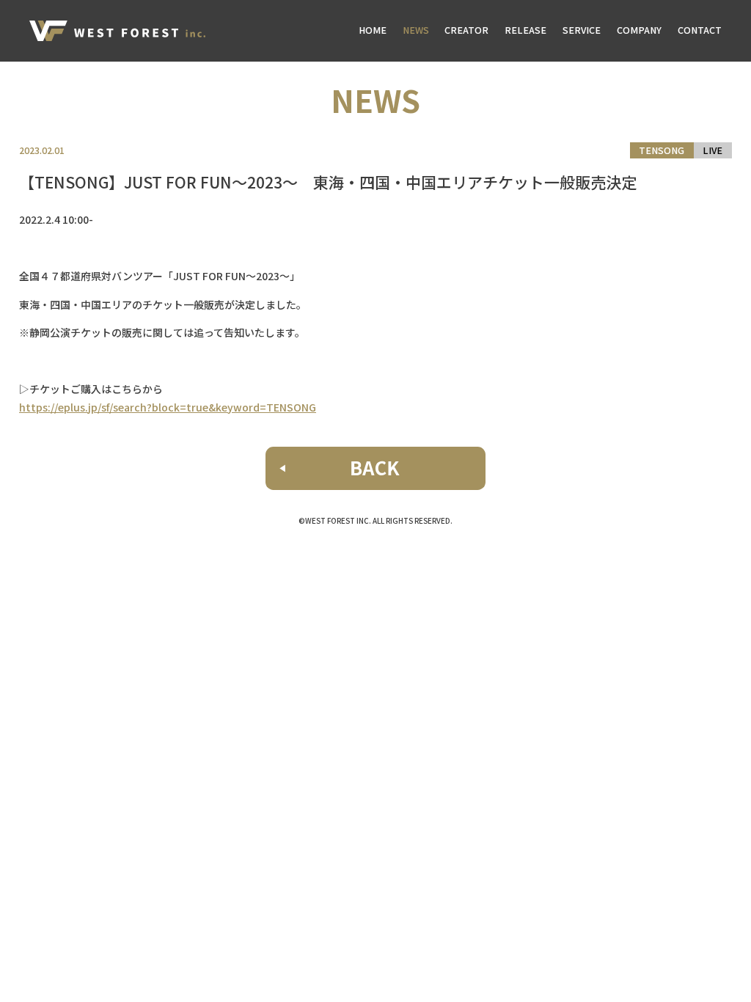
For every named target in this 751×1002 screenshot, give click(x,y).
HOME (373, 30)
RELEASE (525, 30)
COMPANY (639, 30)
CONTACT (700, 30)
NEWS (416, 30)
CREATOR (466, 30)
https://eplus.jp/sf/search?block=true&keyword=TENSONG (167, 407)
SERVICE (582, 30)
